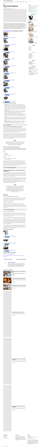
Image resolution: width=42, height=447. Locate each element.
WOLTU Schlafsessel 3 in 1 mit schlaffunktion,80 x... (9, 44)
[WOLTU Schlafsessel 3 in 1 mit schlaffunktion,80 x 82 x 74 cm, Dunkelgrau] (5, 43)
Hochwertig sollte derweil (11, 115)
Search (38, 1)
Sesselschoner (30, 47)
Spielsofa (30, 58)
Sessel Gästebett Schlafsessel (32, 63)
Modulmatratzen (30, 64)
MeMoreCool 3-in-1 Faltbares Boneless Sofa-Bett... (9, 37)
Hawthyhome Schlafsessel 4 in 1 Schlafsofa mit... (9, 58)
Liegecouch (4, 161)
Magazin (30, 50)
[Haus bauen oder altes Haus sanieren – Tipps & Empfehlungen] (7, 408)
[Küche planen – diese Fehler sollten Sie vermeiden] (7, 287)
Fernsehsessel (30, 54)
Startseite (30, 46)
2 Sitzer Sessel (30, 53)
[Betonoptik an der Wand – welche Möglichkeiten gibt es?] (7, 274)
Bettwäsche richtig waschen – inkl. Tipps (17, 312)
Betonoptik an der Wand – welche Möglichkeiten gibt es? (18, 271)
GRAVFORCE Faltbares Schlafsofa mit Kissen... (9, 51)
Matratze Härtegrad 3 (31, 62)
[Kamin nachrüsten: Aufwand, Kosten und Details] (7, 280)
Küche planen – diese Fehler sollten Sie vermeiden (19, 285)
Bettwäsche (30, 48)
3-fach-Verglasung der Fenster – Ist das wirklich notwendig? (18, 359)
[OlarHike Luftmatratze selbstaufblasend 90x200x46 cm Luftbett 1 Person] (5, 249)
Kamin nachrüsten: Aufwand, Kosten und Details (18, 278)
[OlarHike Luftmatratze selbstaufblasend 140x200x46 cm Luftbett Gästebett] (5, 242)
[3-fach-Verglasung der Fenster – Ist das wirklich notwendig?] (7, 361)
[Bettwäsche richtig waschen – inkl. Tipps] (7, 314)
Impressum (5, 436)
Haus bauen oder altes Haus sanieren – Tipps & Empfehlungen (18, 406)
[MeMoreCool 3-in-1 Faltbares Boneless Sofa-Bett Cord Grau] (5, 36)
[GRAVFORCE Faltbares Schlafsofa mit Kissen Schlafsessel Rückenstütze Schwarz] (5, 50)
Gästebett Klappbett (23, 178)
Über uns (5, 437)
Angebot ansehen (5, 38)
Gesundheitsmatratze (31, 61)
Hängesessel (30, 55)
